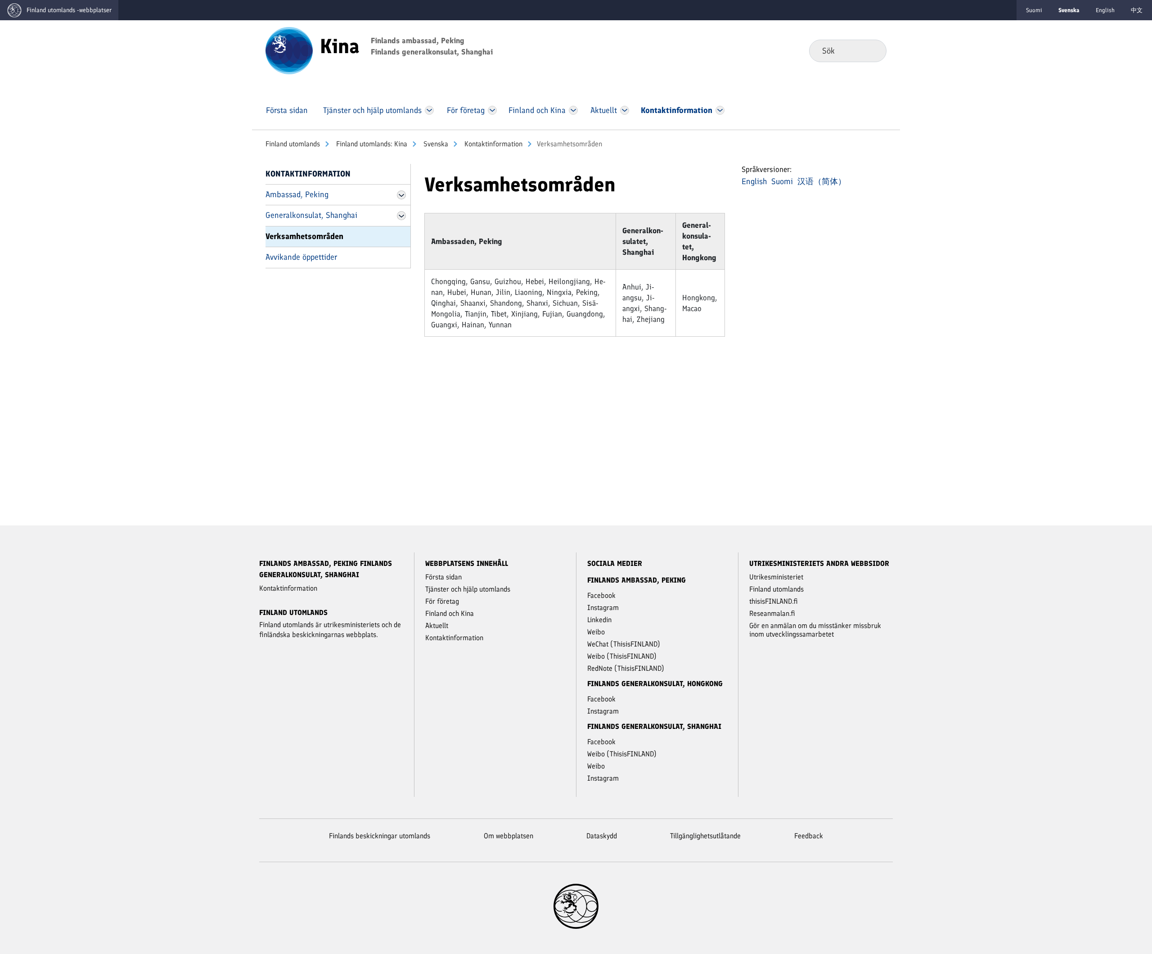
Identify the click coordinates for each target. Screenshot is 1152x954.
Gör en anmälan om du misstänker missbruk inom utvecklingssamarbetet (815, 629)
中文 (1137, 10)
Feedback (808, 836)
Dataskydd (601, 836)
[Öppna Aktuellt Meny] (625, 110)
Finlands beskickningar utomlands (379, 836)
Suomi (1034, 10)
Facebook (601, 595)
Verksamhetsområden (304, 236)
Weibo (596, 632)
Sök (872, 50)
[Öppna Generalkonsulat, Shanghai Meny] (401, 216)
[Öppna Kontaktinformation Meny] (719, 110)
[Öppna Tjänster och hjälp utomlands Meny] (429, 110)
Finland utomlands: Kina (370, 144)
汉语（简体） (821, 181)
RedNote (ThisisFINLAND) (625, 668)
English (1105, 10)
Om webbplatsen (508, 836)
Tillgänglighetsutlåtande (705, 836)
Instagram (603, 607)
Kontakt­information (492, 144)
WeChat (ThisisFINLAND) (623, 644)
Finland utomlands (293, 144)
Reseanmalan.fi (772, 613)
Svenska (435, 144)
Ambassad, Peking (297, 194)
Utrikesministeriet (776, 577)
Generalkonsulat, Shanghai (311, 215)
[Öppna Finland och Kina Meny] (573, 110)
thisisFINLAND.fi (773, 601)
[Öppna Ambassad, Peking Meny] (401, 195)
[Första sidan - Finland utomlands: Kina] (289, 49)
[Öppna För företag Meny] (492, 110)
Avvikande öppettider (301, 257)
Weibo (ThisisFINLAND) (622, 656)
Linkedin (599, 619)
